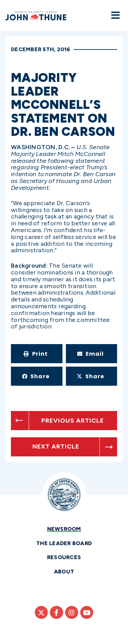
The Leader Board (64, 543)
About (64, 571)
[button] (36, 353)
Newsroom (64, 529)
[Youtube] (86, 612)
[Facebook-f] (56, 612)
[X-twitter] (41, 612)
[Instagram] (71, 612)
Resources (64, 557)
